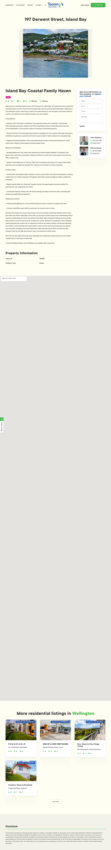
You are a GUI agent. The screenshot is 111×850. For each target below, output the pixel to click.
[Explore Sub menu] (33, 5)
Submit (82, 126)
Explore (30, 5)
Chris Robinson (96, 138)
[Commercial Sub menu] (25, 5)
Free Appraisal (98, 5)
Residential (9, 5)
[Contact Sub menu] (42, 5)
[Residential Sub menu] (14, 5)
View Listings (85, 5)
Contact (38, 5)
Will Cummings (95, 148)
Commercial (20, 5)
